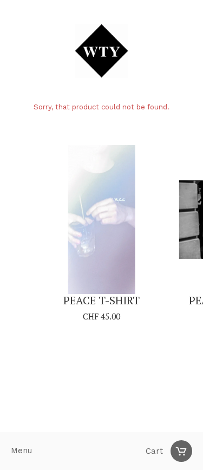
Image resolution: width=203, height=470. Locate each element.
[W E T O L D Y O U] (101, 52)
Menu (21, 450)
